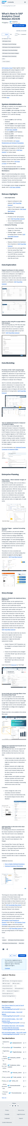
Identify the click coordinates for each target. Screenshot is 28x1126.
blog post (13, 665)
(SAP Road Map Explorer (12, 333)
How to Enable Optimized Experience (15, 864)
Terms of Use (21, 1110)
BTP (3, 991)
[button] (8, 37)
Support (21, 1118)
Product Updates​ (6, 61)
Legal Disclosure (21, 1114)
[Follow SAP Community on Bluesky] (12, 1105)
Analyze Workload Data (7, 988)
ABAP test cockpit (6, 983)
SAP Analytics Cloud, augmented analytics (11, 47)
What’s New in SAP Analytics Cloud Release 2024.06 (12, 16)
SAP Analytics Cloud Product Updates (16, 940)
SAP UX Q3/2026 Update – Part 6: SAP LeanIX (14, 1032)
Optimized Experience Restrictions (14, 866)
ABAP (3, 978)
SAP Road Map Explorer (17, 218)
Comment (7, 968)
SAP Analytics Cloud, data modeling (9, 50)
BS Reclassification (19, 988)
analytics (4, 940)
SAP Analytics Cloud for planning (9, 44)
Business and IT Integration (12, 991)
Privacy (7, 1110)
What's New (21, 943)
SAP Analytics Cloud (6, 41)
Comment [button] (22, 955)
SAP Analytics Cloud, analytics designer (10, 53)
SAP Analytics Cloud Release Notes (9, 943)
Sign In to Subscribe (19, 25)
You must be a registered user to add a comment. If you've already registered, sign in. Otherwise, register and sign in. (13, 963)
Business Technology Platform (8, 996)
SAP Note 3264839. (15, 187)
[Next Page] (15, 998)
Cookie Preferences (7, 1122)
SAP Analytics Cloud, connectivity (9, 56)
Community (11, 2)
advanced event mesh (7, 985)
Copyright (7, 1114)
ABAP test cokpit (15, 983)
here (8, 97)
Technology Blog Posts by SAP (9, 5)
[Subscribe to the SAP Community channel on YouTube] (15, 1105)
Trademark (7, 1118)
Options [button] (13, 28)
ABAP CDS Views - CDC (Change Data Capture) (11, 980)
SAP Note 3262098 (12, 129)
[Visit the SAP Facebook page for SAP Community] (10, 1105)
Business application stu (7, 993)
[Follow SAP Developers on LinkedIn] (18, 1105)
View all (4, 1097)
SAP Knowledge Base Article (13, 905)
